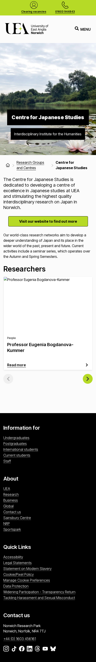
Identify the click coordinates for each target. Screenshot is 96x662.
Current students (16, 455)
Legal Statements (17, 563)
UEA (6, 488)
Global (8, 506)
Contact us (12, 512)
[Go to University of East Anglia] (26, 29)
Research (11, 494)
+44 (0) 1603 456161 (19, 638)
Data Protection (16, 586)
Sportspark (12, 529)
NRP (6, 523)
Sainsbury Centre (17, 517)
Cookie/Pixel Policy (18, 574)
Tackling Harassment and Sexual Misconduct (39, 597)
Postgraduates (15, 443)
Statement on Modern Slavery (27, 568)
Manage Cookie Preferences (26, 580)
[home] (8, 165)
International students (20, 449)
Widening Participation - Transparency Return (39, 592)
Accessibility (13, 557)
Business (10, 500)
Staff (7, 461)
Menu (85, 29)
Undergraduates (16, 438)
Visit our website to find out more (48, 221)
